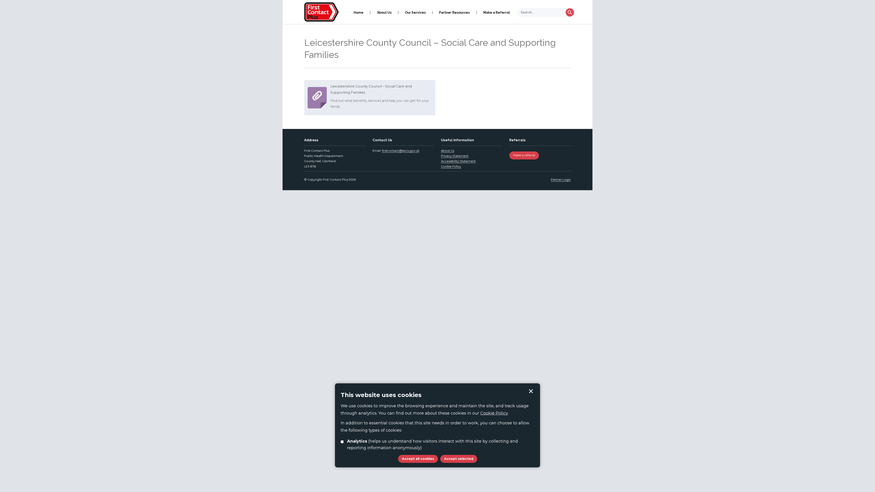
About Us (384, 12)
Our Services (415, 12)
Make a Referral (496, 12)
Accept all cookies (418, 459)
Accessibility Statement (458, 161)
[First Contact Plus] (321, 12)
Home (358, 12)
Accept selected (531, 391)
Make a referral (524, 155)
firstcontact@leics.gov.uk (400, 150)
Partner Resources (454, 12)
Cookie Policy (451, 166)
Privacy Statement (454, 156)
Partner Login (561, 179)
